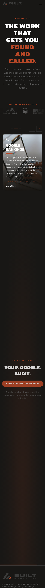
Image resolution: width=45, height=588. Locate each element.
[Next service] (39, 129)
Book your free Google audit (22, 383)
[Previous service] (32, 129)
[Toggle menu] (40, 4)
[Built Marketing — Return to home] (12, 4)
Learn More (11, 186)
